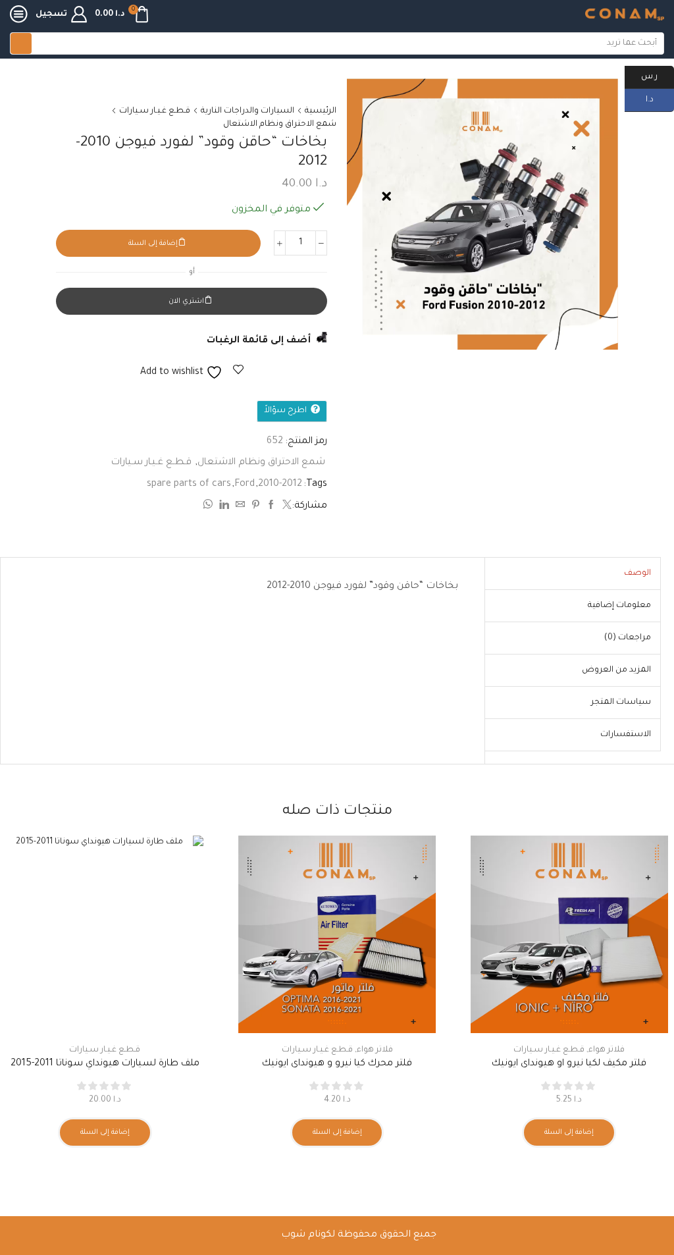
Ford (244, 484)
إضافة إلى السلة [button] (569, 1132)
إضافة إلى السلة (153, 244)
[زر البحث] (21, 43)
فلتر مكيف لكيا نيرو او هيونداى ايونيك (569, 1064)
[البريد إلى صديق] (240, 507)
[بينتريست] (255, 507)
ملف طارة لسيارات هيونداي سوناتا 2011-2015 (105, 1064)
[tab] (637, 573)
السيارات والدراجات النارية (247, 111)
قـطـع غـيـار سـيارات (154, 111)
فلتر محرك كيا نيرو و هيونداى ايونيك (337, 1064)
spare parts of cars (189, 484)
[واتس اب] (209, 507)
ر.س (657, 76)
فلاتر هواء (606, 1050)
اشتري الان (186, 302)
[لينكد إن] (224, 507)
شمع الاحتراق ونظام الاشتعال (279, 124)
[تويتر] (285, 507)
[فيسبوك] (271, 507)
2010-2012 (280, 484)
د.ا (660, 99)
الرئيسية (320, 111)
